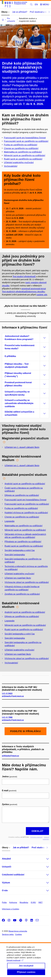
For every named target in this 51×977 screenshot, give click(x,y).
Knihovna (13, 902)
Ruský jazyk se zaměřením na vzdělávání (23, 159)
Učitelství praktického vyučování (19, 574)
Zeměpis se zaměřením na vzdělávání (22, 594)
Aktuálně (6, 859)
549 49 (7, 693)
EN (36, 4)
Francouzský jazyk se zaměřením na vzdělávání (26, 141)
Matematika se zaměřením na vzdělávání (23, 152)
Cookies (18, 934)
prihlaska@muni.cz (10, 756)
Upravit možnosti (13, 960)
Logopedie (10, 521)
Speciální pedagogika (15, 555)
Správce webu (8, 934)
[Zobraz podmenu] (45, 859)
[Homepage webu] (14, 4)
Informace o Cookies (10, 909)
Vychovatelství (10, 166)
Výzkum (6, 883)
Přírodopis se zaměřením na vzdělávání (23, 541)
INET (40, 902)
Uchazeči (6, 867)
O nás (5, 890)
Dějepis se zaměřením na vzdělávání (22, 495)
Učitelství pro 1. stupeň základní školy (22, 447)
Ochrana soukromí (36, 837)
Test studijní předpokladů (24, 276)
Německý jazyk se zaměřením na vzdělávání (24, 155)
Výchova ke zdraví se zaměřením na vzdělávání (27, 582)
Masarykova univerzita (17, 931)
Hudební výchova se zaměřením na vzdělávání (26, 513)
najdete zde (41, 295)
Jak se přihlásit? (19, 12)
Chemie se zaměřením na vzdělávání (22, 517)
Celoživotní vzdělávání (13, 875)
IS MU (33, 902)
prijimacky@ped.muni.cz (13, 696)
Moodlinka (24, 902)
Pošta (4, 902)
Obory (4, 12)
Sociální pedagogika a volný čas (20, 550)
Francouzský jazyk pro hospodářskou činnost (25, 138)
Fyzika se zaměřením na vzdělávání (21, 508)
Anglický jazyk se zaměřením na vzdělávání (25, 484)
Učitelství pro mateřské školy (18, 578)
